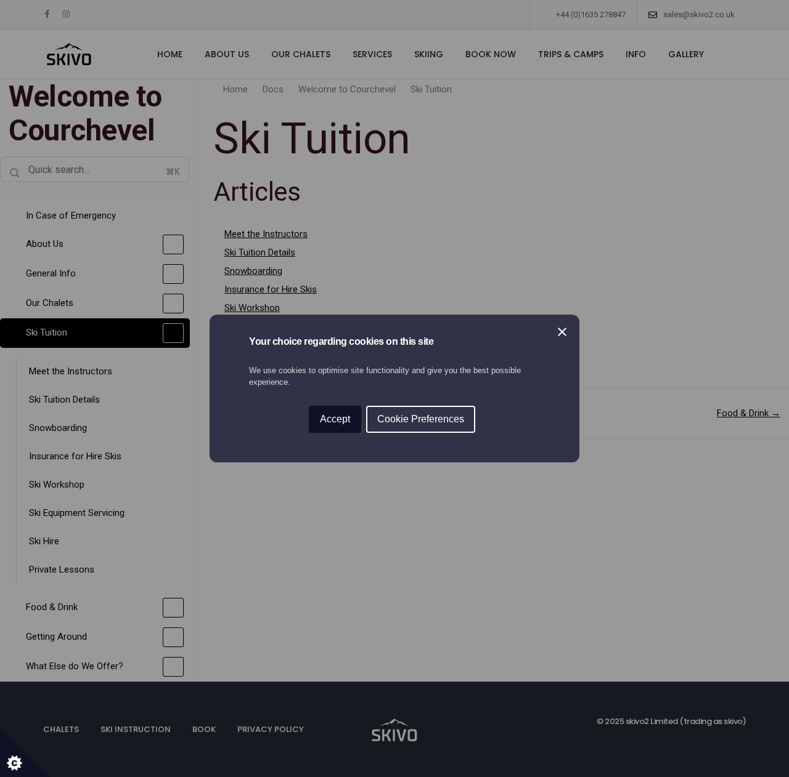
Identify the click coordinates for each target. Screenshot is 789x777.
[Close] (562, 331)
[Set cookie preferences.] (24, 752)
